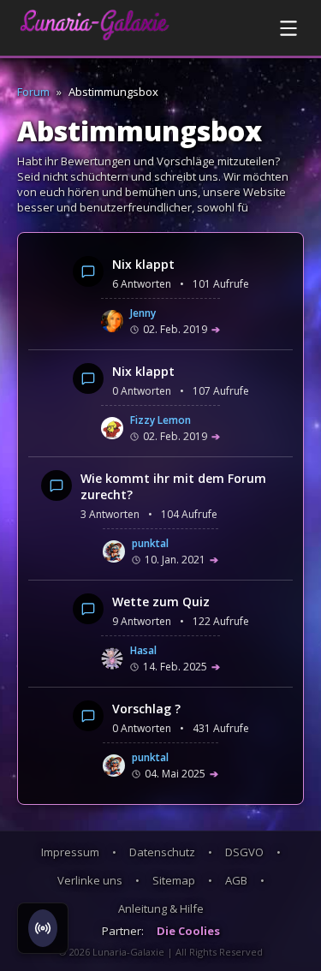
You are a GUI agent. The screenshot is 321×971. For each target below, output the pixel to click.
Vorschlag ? (146, 708)
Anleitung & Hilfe (161, 908)
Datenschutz (162, 852)
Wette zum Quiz (161, 601)
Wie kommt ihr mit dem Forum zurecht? (173, 486)
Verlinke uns (89, 880)
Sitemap (173, 880)
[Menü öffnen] (288, 28)
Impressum (70, 852)
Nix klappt (143, 264)
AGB (236, 880)
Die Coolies (188, 930)
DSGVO (244, 852)
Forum (33, 91)
